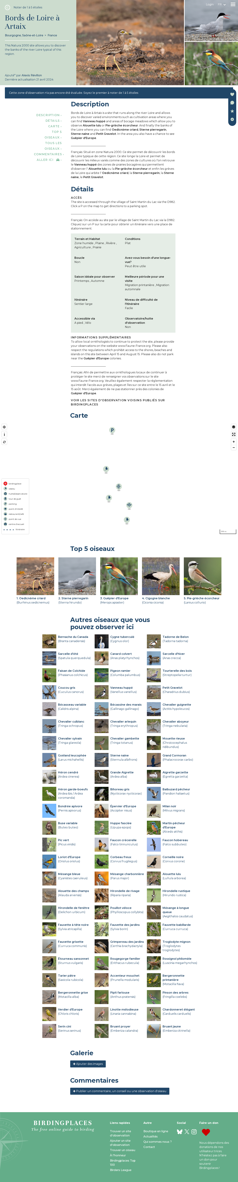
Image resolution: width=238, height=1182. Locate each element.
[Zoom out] (233, 447)
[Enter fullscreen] (233, 434)
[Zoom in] (233, 441)
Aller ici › (49, 160)
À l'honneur (118, 1155)
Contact (149, 1147)
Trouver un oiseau (122, 1150)
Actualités (150, 1136)
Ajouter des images (89, 1064)
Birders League (120, 1170)
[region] (119, 479)
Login (210, 4)
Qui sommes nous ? (157, 1141)
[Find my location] (4, 427)
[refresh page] (4, 442)
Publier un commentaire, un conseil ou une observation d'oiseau (120, 1091)
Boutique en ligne (155, 1131)
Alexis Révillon (32, 75)
